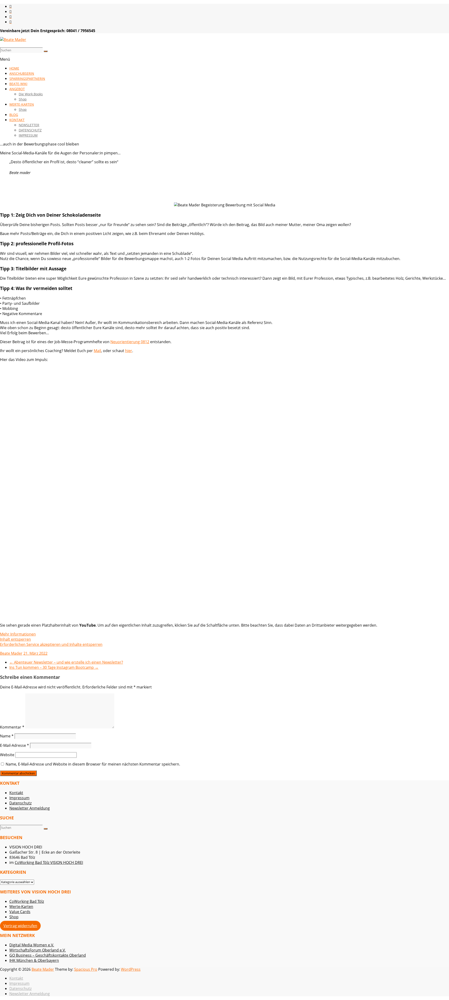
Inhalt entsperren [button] (15, 639)
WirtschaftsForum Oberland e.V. (37, 950)
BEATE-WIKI (18, 84)
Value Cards (19, 911)
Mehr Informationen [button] (18, 634)
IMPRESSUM (28, 135)
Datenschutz (20, 803)
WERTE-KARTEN (21, 104)
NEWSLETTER (29, 125)
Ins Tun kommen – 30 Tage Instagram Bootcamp (53, 667)
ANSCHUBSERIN (21, 73)
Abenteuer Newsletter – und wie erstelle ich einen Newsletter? (66, 662)
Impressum (19, 797)
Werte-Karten (21, 906)
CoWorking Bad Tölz (26, 901)
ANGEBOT (17, 89)
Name (7, 736)
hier (128, 350)
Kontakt (16, 792)
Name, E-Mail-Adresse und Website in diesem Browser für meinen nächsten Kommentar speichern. (93, 764)
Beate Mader (11, 653)
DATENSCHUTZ (30, 130)
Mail (97, 350)
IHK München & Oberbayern (34, 960)
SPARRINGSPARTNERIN (27, 78)
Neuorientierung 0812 (129, 341)
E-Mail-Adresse (14, 745)
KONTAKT (17, 120)
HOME (14, 68)
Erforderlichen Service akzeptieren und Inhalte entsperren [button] (51, 644)
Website (7, 754)
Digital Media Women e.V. (31, 945)
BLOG (13, 114)
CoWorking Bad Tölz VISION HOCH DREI (49, 862)
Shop (23, 99)
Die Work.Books (31, 94)
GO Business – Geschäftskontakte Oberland (47, 955)
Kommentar (12, 727)
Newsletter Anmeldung (29, 808)
